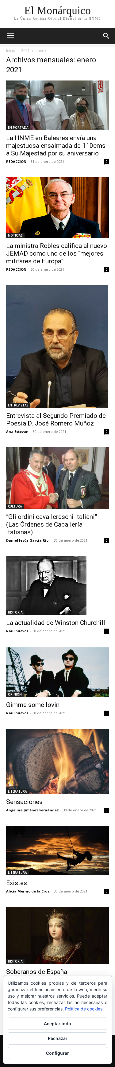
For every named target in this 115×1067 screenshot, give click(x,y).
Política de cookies (83, 1008)
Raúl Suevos (17, 631)
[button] (106, 36)
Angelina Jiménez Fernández (32, 810)
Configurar (57, 1053)
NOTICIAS (15, 235)
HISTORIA (15, 612)
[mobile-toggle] (10, 36)
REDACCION (16, 161)
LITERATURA (17, 791)
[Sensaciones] (57, 761)
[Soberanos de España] (57, 935)
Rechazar (57, 1038)
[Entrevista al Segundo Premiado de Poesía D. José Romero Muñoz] (57, 346)
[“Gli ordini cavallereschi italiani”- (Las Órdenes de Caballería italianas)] (57, 478)
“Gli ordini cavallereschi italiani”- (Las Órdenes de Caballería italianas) (52, 524)
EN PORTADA (18, 127)
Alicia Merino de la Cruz (28, 891)
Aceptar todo (57, 1023)
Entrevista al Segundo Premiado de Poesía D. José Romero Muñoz (56, 419)
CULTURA (15, 506)
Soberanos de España (36, 971)
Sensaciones (24, 802)
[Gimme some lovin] (57, 672)
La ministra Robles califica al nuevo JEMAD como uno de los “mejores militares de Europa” (56, 253)
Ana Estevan (17, 431)
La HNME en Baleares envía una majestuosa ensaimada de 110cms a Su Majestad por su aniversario (55, 145)
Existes (16, 883)
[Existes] (57, 850)
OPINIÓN (15, 694)
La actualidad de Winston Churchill (55, 622)
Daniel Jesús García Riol (28, 540)
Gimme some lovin (32, 704)
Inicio (10, 50)
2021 (25, 50)
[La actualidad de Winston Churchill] (57, 585)
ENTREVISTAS (18, 405)
